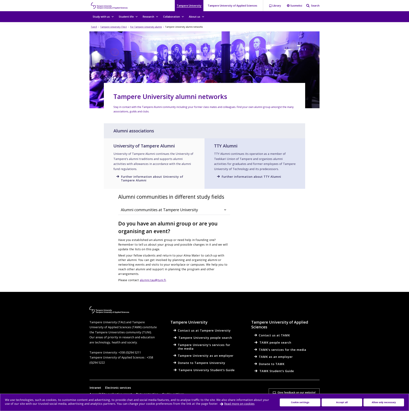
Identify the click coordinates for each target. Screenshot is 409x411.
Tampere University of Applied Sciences (232, 5)
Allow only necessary (384, 402)
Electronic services (118, 388)
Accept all (342, 402)
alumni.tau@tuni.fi (153, 280)
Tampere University (189, 5)
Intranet (95, 388)
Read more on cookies (239, 404)
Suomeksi (296, 5)
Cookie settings (300, 402)
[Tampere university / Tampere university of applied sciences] (109, 5)
